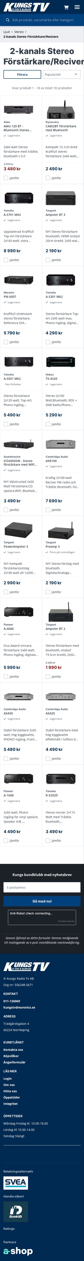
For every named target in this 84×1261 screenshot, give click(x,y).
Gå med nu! (42, 901)
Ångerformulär (14, 1062)
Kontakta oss (13, 1050)
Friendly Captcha (66, 921)
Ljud (6, 32)
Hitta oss (10, 1091)
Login (7, 1078)
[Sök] (7, 19)
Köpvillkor (11, 1056)
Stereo (18, 32)
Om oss (9, 1085)
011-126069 (11, 1001)
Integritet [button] (10, 1104)
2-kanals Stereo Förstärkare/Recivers (30, 36)
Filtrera (22, 74)
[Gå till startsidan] (26, 7)
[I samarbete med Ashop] (18, 1251)
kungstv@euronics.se (19, 1007)
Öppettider (11, 1097)
